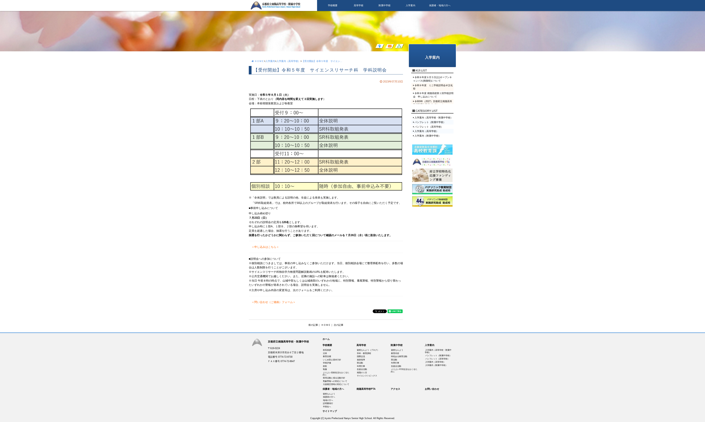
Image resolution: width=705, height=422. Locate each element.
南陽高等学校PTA (366, 389)
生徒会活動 (362, 369)
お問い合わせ (432, 389)
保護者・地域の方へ (440, 5)
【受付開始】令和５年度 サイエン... (322, 61)
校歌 (325, 366)
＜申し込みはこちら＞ (264, 246)
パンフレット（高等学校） (437, 359)
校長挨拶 (327, 350)
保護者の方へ (329, 397)
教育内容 (395, 353)
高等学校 (358, 5)
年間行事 (361, 366)
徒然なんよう (397, 350)
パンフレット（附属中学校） (438, 355)
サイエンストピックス (367, 376)
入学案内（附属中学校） (436, 365)
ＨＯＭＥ (259, 61)
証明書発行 (328, 403)
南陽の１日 (362, 372)
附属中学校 (385, 5)
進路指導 (361, 360)
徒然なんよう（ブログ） (368, 350)
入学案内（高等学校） (288, 61)
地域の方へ (328, 400)
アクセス (395, 389)
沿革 (325, 353)
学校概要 (332, 5)
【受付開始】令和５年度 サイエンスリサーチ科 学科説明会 (320, 69)
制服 (325, 369)
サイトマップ (330, 411)
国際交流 (361, 356)
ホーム (326, 339)
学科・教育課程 (364, 353)
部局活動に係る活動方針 (334, 378)
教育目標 (327, 356)
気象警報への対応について (335, 381)
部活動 (360, 363)
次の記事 (338, 325)
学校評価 (327, 363)
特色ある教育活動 (399, 356)
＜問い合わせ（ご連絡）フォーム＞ (272, 302)
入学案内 (410, 5)
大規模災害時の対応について (336, 384)
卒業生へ (327, 407)
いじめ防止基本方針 (332, 360)
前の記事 (313, 325)
